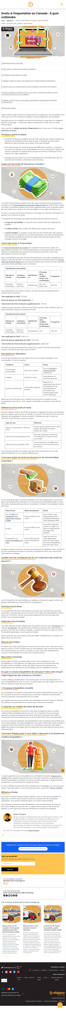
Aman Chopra (33, 830)
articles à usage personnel (49, 369)
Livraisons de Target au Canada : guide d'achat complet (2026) (53, 928)
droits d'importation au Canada (16, 248)
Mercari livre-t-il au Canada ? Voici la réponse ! (30, 928)
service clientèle (56, 788)
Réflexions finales (9, 108)
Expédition (10, 20)
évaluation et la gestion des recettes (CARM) (13, 518)
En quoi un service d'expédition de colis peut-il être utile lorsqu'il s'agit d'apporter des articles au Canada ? (30, 93)
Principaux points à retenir (12, 63)
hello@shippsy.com (8, 967)
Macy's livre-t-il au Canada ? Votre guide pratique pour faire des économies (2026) (11, 929)
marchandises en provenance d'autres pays (30, 205)
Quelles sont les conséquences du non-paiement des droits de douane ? (29, 86)
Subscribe (10, 869)
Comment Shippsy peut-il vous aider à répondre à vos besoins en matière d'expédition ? (29, 101)
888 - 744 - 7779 (19, 967)
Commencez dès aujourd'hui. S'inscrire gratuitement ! (33, 849)
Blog (3, 20)
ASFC (13, 514)
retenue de (56, 626)
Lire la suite (5, 956)
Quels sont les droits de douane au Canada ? (19, 69)
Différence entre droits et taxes (14, 75)
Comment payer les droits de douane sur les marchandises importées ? (29, 81)
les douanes (12, 628)
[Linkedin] (3, 835)
